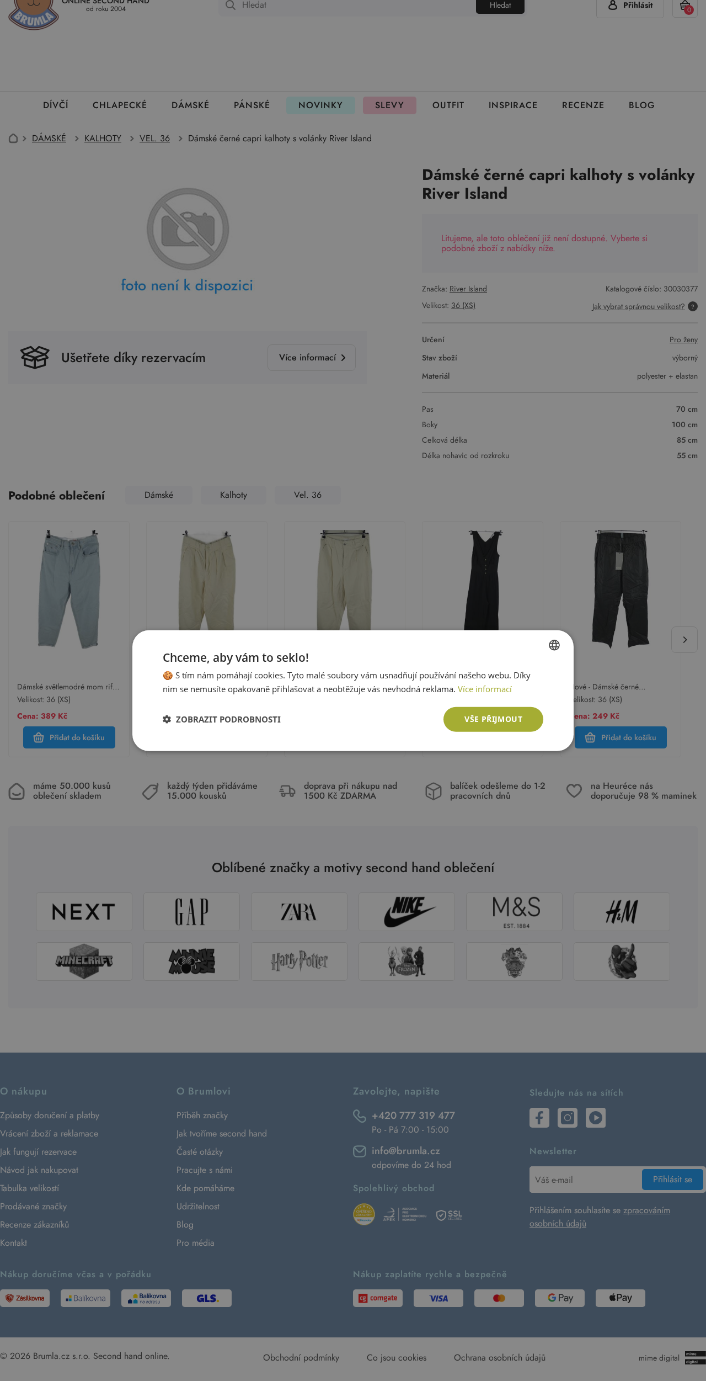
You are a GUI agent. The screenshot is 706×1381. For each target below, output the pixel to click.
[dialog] (353, 690)
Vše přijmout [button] (493, 719)
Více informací (485, 688)
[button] (222, 719)
